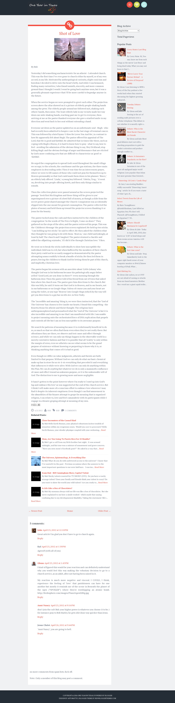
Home (70, 510)
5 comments (71, 410)
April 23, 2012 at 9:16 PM (63, 605)
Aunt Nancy (44, 605)
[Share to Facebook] (39, 405)
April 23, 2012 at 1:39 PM (54, 546)
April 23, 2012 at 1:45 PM (56, 563)
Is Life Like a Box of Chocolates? (57, 488)
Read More (99, 467)
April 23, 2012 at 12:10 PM (55, 530)
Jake (40, 530)
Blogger (108, 695)
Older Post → (104, 510)
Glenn (41, 563)
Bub (57, 410)
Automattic (73, 698)
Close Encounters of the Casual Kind (59, 420)
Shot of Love (69, 33)
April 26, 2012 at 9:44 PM (63, 625)
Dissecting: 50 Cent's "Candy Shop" (133, 180)
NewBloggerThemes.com (105, 698)
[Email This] (32, 405)
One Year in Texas (85, 695)
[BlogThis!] (34, 405)
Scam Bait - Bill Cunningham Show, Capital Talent (65, 473)
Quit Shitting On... (124, 271)
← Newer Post (35, 510)
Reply (40, 538)
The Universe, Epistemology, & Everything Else (64, 457)
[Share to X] (37, 405)
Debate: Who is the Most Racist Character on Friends (136, 132)
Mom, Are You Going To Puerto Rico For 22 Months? (66, 439)
